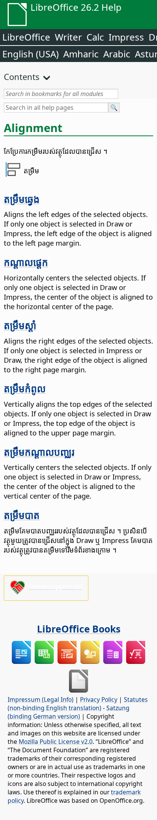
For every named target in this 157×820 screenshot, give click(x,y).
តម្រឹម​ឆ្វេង (22, 198)
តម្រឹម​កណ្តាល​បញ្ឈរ (39, 451)
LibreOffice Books (78, 628)
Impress (126, 37)
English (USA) (30, 53)
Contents (22, 76)
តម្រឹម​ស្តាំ (20, 325)
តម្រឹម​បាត (22, 515)
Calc (95, 37)
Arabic (116, 53)
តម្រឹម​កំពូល (25, 388)
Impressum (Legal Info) (41, 699)
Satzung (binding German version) (69, 712)
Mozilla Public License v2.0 (56, 741)
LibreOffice (26, 37)
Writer (68, 37)
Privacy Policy (98, 699)
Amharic (81, 53)
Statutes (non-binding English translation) (78, 703)
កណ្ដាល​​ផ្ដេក (26, 262)
